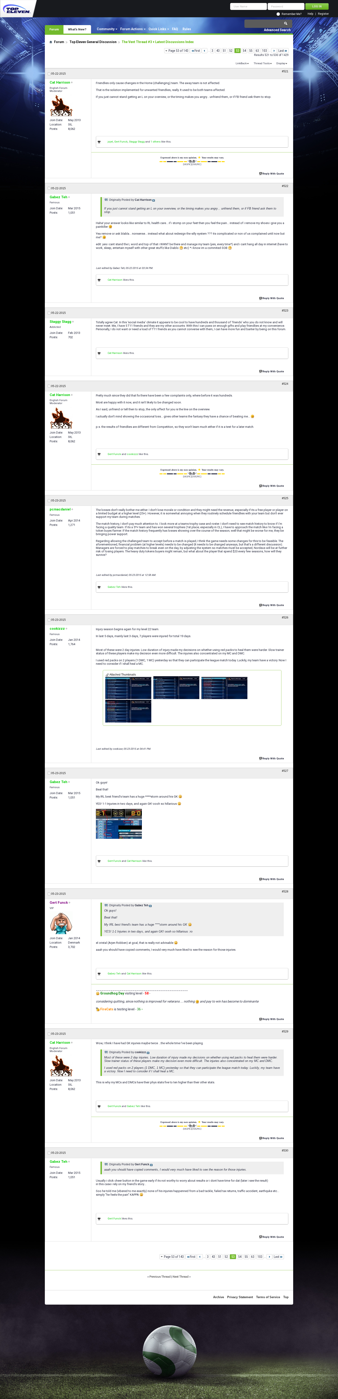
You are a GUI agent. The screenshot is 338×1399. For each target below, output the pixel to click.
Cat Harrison (115, 279)
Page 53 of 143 (178, 50)
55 (250, 50)
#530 (285, 1150)
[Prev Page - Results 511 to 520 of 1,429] (204, 50)
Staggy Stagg (137, 141)
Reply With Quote (273, 173)
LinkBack (241, 63)
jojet (110, 141)
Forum (54, 29)
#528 (285, 891)
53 (237, 50)
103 (264, 50)
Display (280, 63)
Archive (218, 1297)
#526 (285, 617)
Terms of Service (268, 1297)
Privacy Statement (240, 1297)
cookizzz (132, 454)
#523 (285, 310)
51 (224, 50)
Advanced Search (277, 30)
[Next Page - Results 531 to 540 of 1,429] (274, 50)
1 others (155, 141)
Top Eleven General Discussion (93, 42)
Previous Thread (160, 1276)
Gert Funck (121, 141)
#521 (285, 71)
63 (257, 50)
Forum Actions (131, 29)
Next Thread (181, 1276)
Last (281, 50)
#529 (285, 1031)
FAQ (175, 29)
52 (230, 50)
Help (310, 14)
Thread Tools (262, 63)
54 (244, 50)
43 (218, 50)
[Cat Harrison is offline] (61, 105)
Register (323, 14)
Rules (187, 29)
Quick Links (157, 29)
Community (106, 29)
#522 (285, 186)
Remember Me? (291, 14)
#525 (285, 498)
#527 (285, 770)
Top (286, 1297)
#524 (285, 383)
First (197, 50)
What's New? (77, 29)
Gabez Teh (114, 587)
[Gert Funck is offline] (61, 922)
